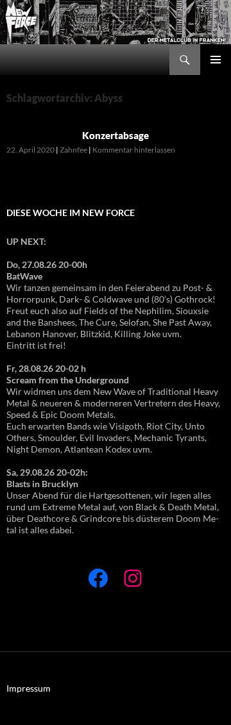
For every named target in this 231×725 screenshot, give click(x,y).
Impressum (28, 688)
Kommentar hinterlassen (133, 149)
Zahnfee (73, 149)
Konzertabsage (115, 135)
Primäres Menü (215, 59)
